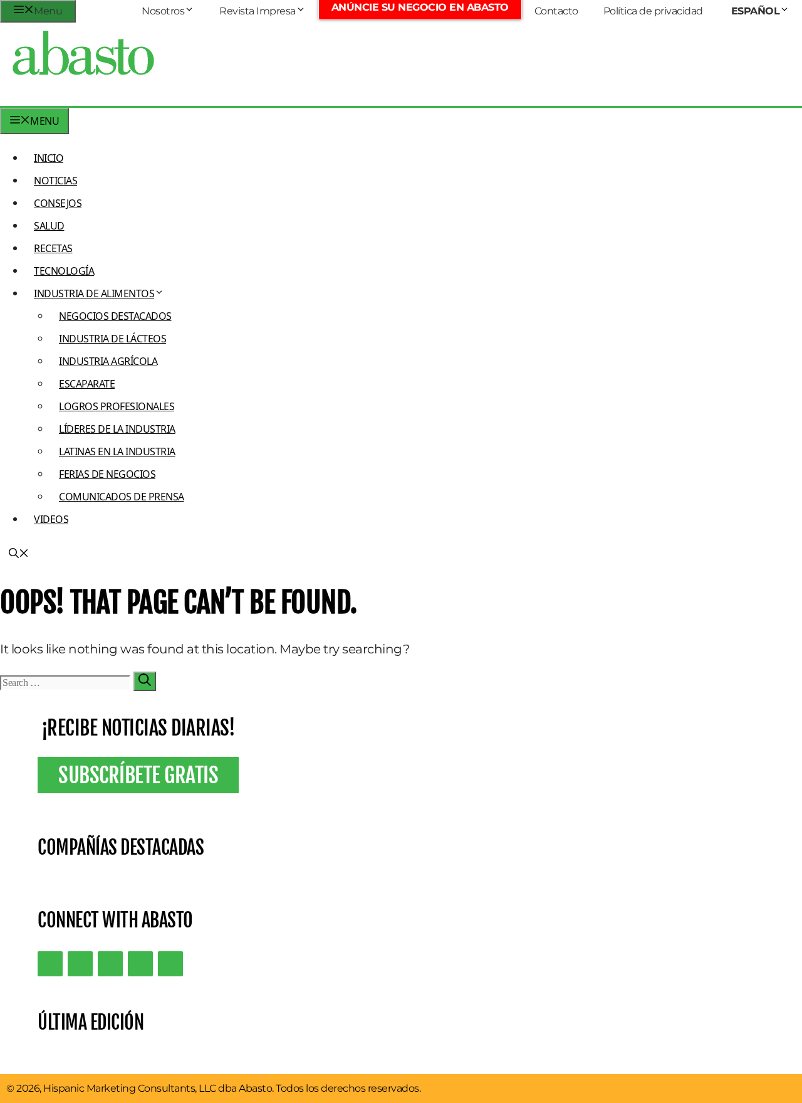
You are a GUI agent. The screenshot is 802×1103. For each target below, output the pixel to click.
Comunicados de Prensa (121, 497)
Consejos (57, 203)
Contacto (556, 11)
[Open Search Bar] (19, 554)
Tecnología (64, 271)
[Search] (144, 681)
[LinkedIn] (80, 963)
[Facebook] (170, 963)
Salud (49, 226)
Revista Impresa (257, 11)
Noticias (55, 180)
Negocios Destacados (115, 316)
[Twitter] (50, 963)
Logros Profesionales (116, 406)
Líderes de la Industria (117, 429)
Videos (51, 519)
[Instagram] (110, 963)
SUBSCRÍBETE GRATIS (138, 775)
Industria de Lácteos (112, 339)
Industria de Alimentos (94, 293)
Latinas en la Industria (117, 451)
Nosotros (163, 11)
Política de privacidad (653, 11)
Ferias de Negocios (107, 474)
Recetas (53, 248)
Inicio (48, 158)
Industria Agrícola (108, 361)
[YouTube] (140, 963)
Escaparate (87, 384)
